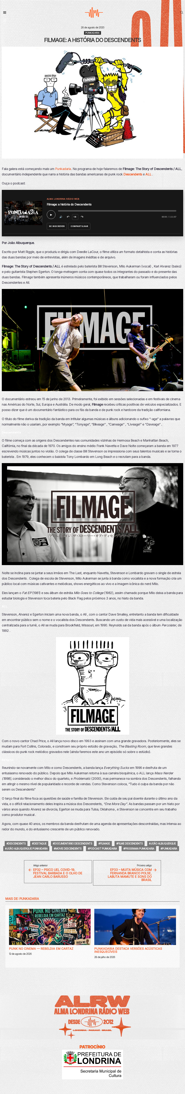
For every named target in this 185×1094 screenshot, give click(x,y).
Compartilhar (79, 226)
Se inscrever (57, 226)
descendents (17, 843)
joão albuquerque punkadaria (27, 848)
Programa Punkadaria (139, 848)
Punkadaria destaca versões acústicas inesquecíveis (128, 950)
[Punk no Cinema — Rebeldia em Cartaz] (50, 927)
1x (75, 217)
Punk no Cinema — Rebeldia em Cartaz (41, 948)
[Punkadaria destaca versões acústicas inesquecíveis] (135, 927)
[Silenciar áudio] (61, 217)
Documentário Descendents (73, 843)
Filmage (105, 843)
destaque (40, 843)
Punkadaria (63, 169)
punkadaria (169, 848)
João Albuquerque (163, 843)
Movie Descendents (68, 848)
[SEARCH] (181, 12)
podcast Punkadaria (103, 848)
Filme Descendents (130, 843)
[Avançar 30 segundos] (82, 217)
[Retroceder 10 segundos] (68, 217)
